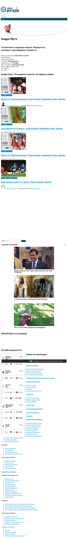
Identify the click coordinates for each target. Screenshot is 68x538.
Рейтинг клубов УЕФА (33, 400)
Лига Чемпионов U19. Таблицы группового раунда (21, 509)
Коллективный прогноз (33, 391)
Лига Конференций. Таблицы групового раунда (20, 508)
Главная (6, 19)
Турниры (29, 416)
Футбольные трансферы (34, 373)
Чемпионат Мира (10, 461)
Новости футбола (32, 365)
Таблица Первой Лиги (12, 481)
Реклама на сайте (10, 532)
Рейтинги (29, 394)
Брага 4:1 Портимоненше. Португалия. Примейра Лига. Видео (33, 155)
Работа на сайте (10, 534)
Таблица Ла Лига (10, 484)
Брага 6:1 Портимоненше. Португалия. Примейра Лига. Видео (33, 99)
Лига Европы (9, 450)
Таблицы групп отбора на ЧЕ (14, 522)
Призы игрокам (31, 385)
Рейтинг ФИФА (31, 402)
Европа (7, 178)
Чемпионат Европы (11, 464)
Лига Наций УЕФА (10, 468)
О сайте (7, 530)
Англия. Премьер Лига (33, 427)
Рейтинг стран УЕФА (32, 398)
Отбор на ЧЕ (9, 466)
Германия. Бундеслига (33, 432)
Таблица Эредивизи (11, 492)
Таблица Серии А (10, 486)
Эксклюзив (8, 95)
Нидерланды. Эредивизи (34, 436)
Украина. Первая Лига (33, 425)
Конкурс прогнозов (33, 382)
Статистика (30, 405)
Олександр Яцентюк (11, 105)
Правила (29, 389)
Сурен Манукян (10, 188)
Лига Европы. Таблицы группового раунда (18, 506)
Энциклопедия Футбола (34, 409)
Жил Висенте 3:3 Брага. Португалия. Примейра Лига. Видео (32, 128)
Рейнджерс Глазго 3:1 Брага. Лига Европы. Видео (26, 182)
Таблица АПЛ (9, 482)
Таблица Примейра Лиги (13, 493)
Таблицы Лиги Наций (12, 524)
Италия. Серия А (31, 430)
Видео (3, 95)
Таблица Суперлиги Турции (14, 495)
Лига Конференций (11, 452)
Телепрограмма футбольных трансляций (40, 378)
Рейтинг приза (31, 387)
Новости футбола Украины (34, 369)
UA (5, 17)
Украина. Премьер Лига (34, 423)
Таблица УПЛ (9, 479)
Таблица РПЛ (9, 497)
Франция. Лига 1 (31, 434)
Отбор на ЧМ (9, 463)
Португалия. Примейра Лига (14, 438)
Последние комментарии (34, 374)
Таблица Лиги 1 (10, 490)
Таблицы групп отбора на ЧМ (14, 518)
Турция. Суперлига (11, 439)
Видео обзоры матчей (33, 371)
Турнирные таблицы (8, 472)
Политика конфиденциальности (15, 536)
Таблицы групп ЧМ (11, 517)
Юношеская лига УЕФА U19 (13, 454)
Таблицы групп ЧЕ (11, 520)
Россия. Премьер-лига (12, 441)
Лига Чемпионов (10, 448)
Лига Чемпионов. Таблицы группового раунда (20, 504)
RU (5, 15)
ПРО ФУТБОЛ (10, 527)
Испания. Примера (32, 429)
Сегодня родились (32, 412)
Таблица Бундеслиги (11, 488)
